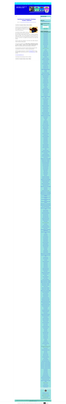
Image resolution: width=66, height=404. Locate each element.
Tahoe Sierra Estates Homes (46, 318)
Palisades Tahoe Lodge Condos (45, 218)
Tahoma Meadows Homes (45, 332)
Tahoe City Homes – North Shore (45, 283)
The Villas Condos (46, 369)
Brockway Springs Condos (46, 75)
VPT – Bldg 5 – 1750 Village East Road (45, 362)
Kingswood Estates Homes (46, 144)
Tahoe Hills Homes (46, 308)
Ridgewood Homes (46, 228)
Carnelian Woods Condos (45, 82)
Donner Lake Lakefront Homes (45, 105)
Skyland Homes (45, 249)
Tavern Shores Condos (45, 336)
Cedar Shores (45, 86)
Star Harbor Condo (46, 262)
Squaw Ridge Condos (45, 257)
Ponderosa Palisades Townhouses (45, 226)
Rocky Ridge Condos (45, 238)
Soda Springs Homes (45, 250)
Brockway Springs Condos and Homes (45, 74)
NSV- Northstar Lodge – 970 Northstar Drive (45, 203)
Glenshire (46, 119)
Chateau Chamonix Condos (46, 92)
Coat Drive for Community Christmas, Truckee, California (26, 19)
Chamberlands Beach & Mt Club (45, 89)
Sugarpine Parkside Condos (46, 269)
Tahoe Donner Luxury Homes (45, 297)
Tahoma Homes (45, 329)
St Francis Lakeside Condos (46, 261)
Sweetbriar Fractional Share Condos (46, 272)
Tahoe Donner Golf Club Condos (45, 300)
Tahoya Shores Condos (45, 333)
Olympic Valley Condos (45, 215)
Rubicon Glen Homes (45, 239)
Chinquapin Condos (46, 93)
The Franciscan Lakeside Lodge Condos (45, 115)
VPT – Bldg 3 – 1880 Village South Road (45, 365)
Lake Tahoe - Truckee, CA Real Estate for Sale (21, 7)
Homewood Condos (46, 132)
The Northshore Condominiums (45, 176)
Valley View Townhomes (45, 359)
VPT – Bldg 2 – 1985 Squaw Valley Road (45, 366)
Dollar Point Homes (46, 100)
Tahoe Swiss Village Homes (46, 319)
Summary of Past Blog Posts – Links (46, 21)
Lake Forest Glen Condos (45, 150)
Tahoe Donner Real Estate (45, 294)
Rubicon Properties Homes (46, 242)
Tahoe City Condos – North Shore (45, 287)
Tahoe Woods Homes (45, 328)
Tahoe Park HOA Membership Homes (46, 314)
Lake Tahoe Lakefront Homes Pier (45, 155)
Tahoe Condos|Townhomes (46, 276)
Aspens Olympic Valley (45, 62)
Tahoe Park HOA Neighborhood (45, 315)
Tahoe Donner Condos (45, 44)
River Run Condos (46, 235)
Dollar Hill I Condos (45, 101)
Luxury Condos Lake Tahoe (46, 165)
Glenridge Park (45, 118)
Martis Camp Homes (45, 169)
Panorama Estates (46, 221)
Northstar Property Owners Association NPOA (46, 186)
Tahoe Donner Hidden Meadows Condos (45, 301)
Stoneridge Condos (46, 265)
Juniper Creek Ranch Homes (46, 136)
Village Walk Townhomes (45, 385)
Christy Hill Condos (46, 95)
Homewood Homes (46, 130)
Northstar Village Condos (45, 190)
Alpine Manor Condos (45, 52)
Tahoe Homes (45, 275)
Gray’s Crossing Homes (45, 123)
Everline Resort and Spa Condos (45, 112)
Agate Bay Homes (46, 51)
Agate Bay (46, 49)
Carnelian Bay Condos (45, 81)
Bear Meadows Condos (45, 66)
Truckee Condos (45, 45)
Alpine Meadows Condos (45, 55)
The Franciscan (45, 340)
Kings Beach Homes (45, 140)
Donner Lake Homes (45, 104)
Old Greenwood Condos (45, 211)
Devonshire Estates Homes (46, 98)
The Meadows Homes (45, 172)
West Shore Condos (46, 41)
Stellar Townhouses (46, 264)
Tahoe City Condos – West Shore (45, 289)
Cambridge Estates (46, 78)
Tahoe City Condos (46, 286)
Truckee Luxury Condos (45, 355)
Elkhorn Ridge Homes (45, 111)
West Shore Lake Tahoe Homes (45, 376)
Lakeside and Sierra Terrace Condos (46, 151)
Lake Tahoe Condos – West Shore (45, 161)
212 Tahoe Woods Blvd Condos (45, 326)
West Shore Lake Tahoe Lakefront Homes (45, 377)
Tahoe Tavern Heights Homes (45, 322)
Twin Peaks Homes (46, 358)
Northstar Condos (46, 189)
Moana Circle (45, 175)
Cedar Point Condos (46, 85)
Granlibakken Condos (45, 122)
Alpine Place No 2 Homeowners (45, 59)
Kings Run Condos (46, 143)
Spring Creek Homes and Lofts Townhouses (45, 253)
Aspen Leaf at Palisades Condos (45, 63)
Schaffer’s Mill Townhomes (46, 245)
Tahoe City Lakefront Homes (46, 279)
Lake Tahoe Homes (46, 34)
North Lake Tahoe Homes (45, 182)
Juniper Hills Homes (45, 137)
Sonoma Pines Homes (45, 252)
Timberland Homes (46, 348)
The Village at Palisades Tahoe (45, 343)
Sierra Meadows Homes (45, 246)
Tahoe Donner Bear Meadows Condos (46, 304)
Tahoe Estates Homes (45, 307)
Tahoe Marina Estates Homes (46, 311)
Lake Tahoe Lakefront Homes (45, 154)
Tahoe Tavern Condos (45, 321)
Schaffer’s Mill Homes (45, 243)
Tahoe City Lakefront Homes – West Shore (45, 282)
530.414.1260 (31, 50)
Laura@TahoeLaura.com (32, 51)
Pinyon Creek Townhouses (46, 225)
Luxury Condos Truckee (45, 168)
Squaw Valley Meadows (45, 258)
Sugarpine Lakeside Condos (46, 268)
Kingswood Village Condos (46, 147)
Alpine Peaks (45, 56)
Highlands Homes (46, 129)
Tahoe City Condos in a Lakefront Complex (45, 290)
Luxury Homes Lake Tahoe (46, 164)
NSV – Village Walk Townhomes (45, 206)
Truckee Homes (45, 351)
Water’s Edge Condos (45, 373)
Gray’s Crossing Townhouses (46, 125)
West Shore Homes (46, 38)
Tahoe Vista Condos (45, 325)
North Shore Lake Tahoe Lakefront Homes (45, 179)
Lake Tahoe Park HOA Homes (45, 162)
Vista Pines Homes (46, 370)
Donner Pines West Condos (46, 108)
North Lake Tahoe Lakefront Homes (46, 183)
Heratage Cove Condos (45, 126)
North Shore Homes (46, 37)
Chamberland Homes (45, 88)
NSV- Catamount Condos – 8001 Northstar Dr (46, 193)
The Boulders (45, 71)
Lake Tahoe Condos (46, 157)
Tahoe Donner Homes (45, 42)
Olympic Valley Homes (45, 214)
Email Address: (45, 25)
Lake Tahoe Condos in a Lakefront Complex (45, 158)
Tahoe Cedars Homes (45, 293)
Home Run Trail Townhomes (46, 133)
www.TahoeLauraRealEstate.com (19, 54)
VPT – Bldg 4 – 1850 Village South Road (45, 363)
